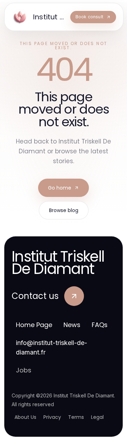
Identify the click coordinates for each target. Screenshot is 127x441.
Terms (76, 417)
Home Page (34, 324)
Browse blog (63, 210)
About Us (25, 417)
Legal (97, 417)
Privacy (52, 417)
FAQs (100, 324)
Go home (59, 187)
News (72, 324)
